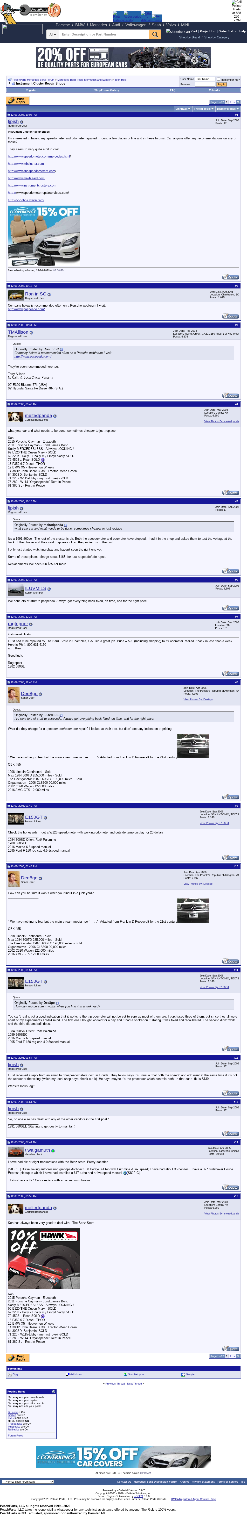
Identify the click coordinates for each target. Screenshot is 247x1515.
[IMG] (11, 1417)
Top (242, 1481)
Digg (15, 1374)
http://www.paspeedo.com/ (26, 309)
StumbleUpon (136, 1374)
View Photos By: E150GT (214, 823)
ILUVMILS (35, 588)
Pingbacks (14, 1426)
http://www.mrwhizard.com (26, 178)
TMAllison (18, 332)
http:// (12, 192)
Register (31, 90)
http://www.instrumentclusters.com (32, 185)
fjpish (13, 121)
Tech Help (120, 79)
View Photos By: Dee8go (198, 699)
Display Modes (226, 108)
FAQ (173, 90)
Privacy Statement (203, 1481)
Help (242, 31)
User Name (187, 79)
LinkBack (181, 108)
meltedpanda (38, 415)
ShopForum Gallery (106, 90)
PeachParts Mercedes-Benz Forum (33, 79)
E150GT (34, 817)
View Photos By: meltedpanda (221, 421)
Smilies (12, 1415)
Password (186, 84)
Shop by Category (216, 37)
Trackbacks (15, 1423)
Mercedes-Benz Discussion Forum (155, 1481)
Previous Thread (115, 1383)
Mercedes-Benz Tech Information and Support (84, 79)
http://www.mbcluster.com (26, 163)
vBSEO (138, 1496)
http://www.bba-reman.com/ (26, 200)
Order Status (228, 31)
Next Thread (134, 1383)
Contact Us (124, 1481)
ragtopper (18, 623)
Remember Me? (230, 79)
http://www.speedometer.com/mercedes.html (39, 156)
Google (190, 1374)
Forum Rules (15, 1435)
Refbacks (13, 1429)
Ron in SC (35, 293)
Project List (208, 31)
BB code (13, 1412)
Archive (184, 1481)
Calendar (214, 90)
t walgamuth (37, 1150)
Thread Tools (202, 108)
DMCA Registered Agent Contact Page (193, 1499)
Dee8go (29, 693)
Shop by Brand (189, 37)
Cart (194, 31)
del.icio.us (76, 1374)
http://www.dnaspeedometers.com (31, 171)
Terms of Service (227, 1481)
